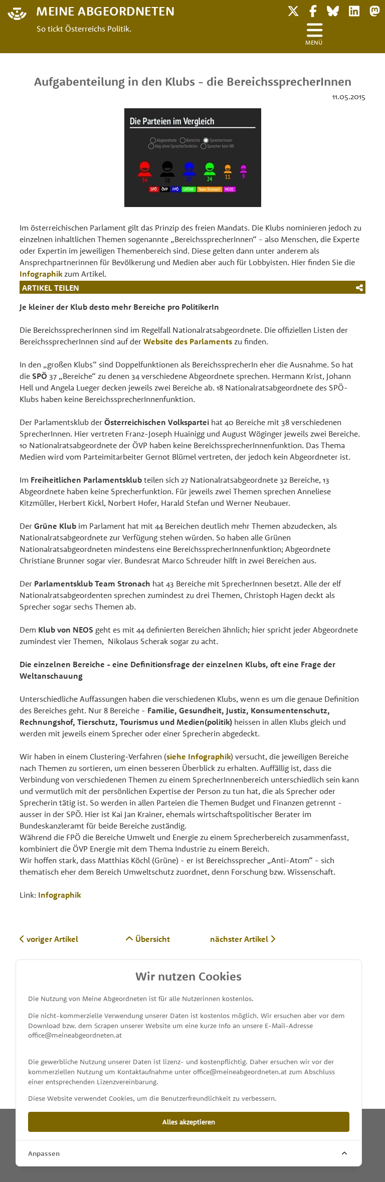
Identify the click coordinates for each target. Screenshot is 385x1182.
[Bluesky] (333, 10)
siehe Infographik (198, 756)
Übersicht (151, 939)
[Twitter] (293, 10)
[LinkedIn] (354, 10)
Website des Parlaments (187, 341)
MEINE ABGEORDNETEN (105, 10)
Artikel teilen (50, 288)
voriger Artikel (51, 939)
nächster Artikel (240, 939)
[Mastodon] (374, 10)
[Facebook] (313, 10)
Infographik (41, 274)
